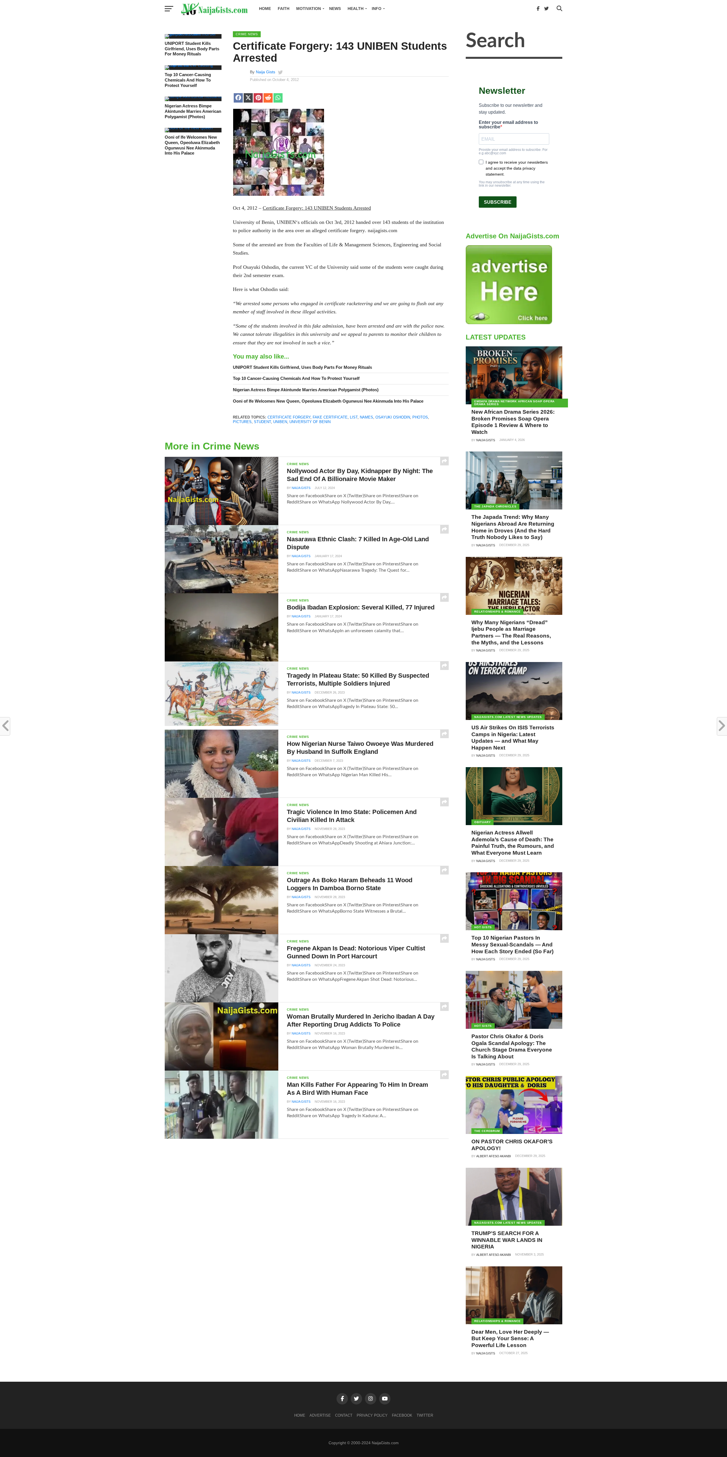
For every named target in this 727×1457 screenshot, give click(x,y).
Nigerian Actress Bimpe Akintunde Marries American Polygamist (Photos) (193, 111)
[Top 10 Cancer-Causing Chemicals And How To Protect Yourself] (193, 65)
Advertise (320, 1415)
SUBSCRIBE (497, 202)
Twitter (425, 1415)
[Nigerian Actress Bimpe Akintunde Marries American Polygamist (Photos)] (193, 96)
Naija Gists (265, 72)
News (335, 8)
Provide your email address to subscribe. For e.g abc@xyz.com (513, 151)
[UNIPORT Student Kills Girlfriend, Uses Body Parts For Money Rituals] (193, 34)
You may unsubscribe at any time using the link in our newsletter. (512, 183)
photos (420, 417)
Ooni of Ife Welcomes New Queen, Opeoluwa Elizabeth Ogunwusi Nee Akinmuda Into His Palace (192, 145)
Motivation (308, 8)
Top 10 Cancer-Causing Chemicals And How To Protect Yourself (188, 80)
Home (265, 8)
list (354, 417)
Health (356, 8)
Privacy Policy (372, 1415)
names (366, 417)
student (262, 422)
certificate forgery (289, 417)
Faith (283, 8)
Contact (343, 1415)
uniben (280, 422)
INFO (376, 8)
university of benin (310, 422)
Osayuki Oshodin (392, 417)
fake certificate (330, 417)
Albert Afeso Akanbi (493, 1156)
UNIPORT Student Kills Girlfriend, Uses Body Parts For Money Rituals (192, 48)
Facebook (402, 1415)
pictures (242, 422)
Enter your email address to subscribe (508, 124)
